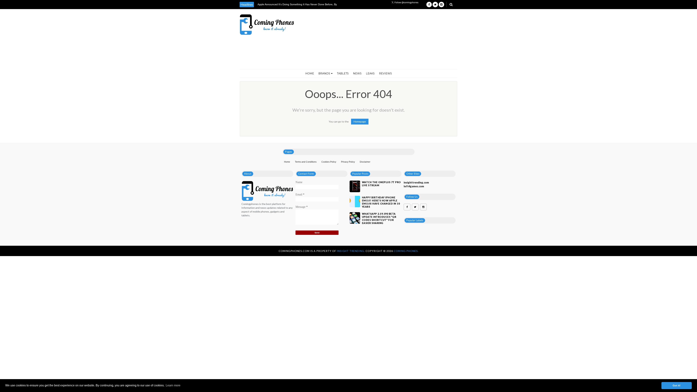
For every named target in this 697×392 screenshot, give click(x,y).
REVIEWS (385, 73)
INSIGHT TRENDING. (351, 250)
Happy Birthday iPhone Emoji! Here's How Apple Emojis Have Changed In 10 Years (381, 202)
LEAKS (370, 73)
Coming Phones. (406, 250)
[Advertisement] (391, 39)
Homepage (360, 121)
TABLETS (343, 73)
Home (309, 73)
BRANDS (324, 73)
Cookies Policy (328, 162)
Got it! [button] (676, 385)
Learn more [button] (173, 385)
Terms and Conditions (306, 162)
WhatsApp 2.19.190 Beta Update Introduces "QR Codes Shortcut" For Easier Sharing (379, 218)
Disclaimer (365, 162)
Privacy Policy (348, 162)
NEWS (357, 73)
